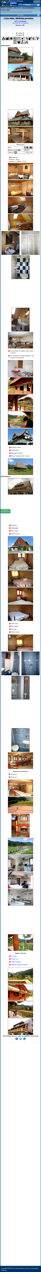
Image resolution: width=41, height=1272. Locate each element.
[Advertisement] (20, 95)
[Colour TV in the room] (7, 38)
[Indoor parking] (37, 38)
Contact (27, 1268)
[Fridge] (18, 38)
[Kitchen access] (18, 42)
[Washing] (22, 42)
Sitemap (3, 1270)
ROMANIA (28, 5)
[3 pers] (30, 147)
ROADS (3, 8)
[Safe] (15, 38)
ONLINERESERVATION (5, 511)
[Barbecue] (15, 42)
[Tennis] (26, 38)
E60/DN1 (9, 8)
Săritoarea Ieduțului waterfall (19, 964)
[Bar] (22, 38)
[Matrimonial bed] (19, 150)
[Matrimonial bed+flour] (15, 152)
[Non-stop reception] (3, 38)
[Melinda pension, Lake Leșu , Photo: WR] (20, 55)
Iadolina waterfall (16, 962)
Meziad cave (14, 959)
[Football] (34, 38)
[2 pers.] (27, 147)
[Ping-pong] (30, 38)
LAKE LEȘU (17, 8)
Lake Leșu (20, 15)
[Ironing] (26, 42)
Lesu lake (14, 956)
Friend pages (34, 1268)
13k (13, 3)
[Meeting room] (11, 38)
